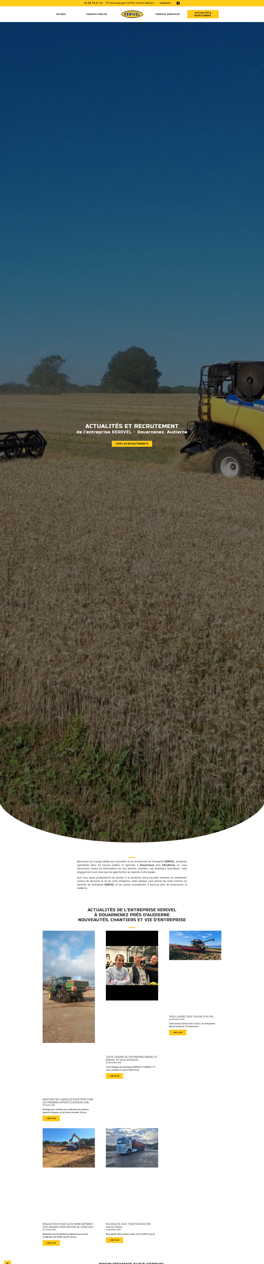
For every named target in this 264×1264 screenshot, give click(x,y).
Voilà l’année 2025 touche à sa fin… (192, 1016)
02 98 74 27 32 (93, 3)
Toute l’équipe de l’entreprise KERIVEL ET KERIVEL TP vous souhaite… (131, 1058)
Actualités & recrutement (202, 14)
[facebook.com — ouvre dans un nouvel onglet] (178, 3)
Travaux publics (96, 14)
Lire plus (51, 1118)
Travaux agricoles (167, 14)
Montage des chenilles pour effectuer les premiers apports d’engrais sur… (68, 1101)
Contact (165, 3)
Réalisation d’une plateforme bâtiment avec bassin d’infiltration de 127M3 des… (69, 1225)
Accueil (61, 14)
